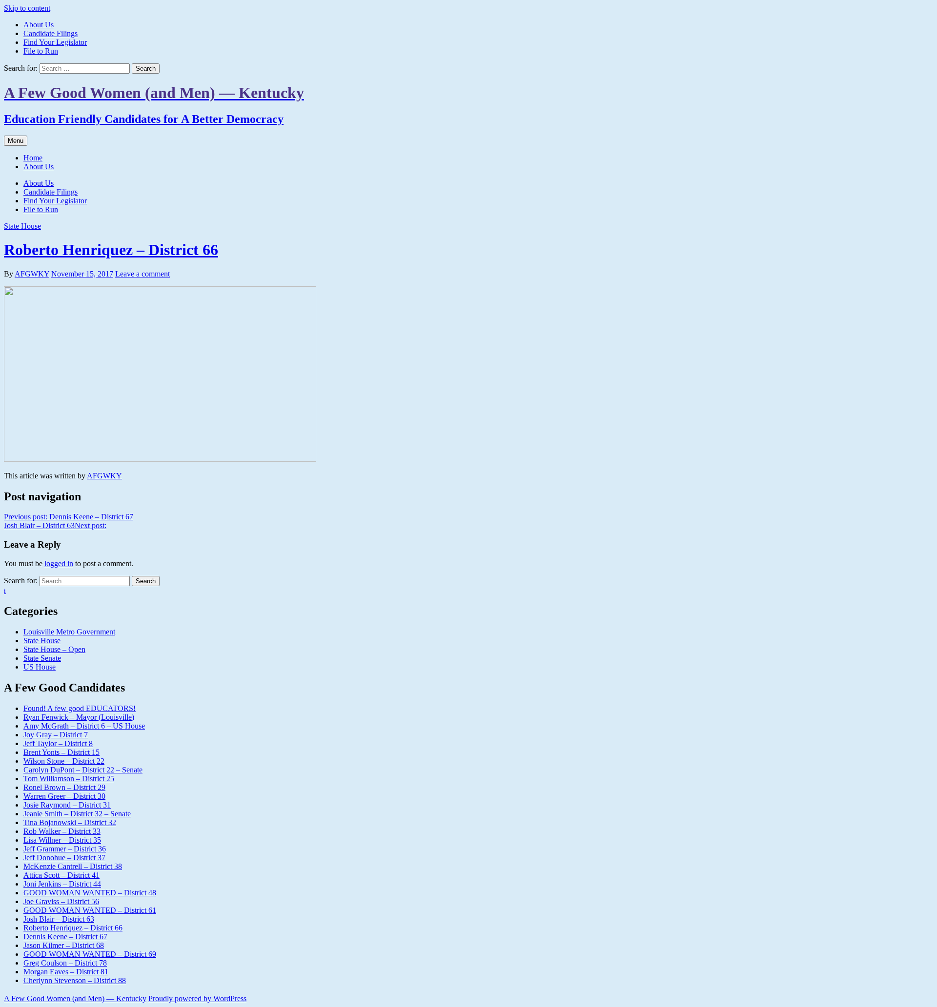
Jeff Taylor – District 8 (58, 743)
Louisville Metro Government (69, 632)
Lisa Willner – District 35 (62, 840)
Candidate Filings (50, 33)
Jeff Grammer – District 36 (64, 849)
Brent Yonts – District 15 (61, 752)
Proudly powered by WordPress (197, 998)
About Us (38, 24)
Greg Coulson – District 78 (65, 963)
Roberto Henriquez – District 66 (111, 249)
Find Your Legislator (55, 42)
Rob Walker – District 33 (62, 831)
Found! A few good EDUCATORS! (79, 708)
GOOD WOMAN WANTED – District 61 (89, 910)
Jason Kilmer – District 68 (63, 945)
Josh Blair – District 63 (58, 919)
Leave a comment (142, 274)
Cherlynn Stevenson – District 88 (74, 980)
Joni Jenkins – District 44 (62, 884)
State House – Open (54, 649)
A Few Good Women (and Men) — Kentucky (75, 998)
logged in (58, 563)
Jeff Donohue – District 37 (64, 857)
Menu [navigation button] (15, 140)
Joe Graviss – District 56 (61, 901)
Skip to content (27, 8)
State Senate (42, 658)
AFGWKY (32, 274)
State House (22, 226)
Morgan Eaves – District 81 (65, 972)
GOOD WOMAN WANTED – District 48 (89, 893)
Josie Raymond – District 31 (67, 805)
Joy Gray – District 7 (55, 735)
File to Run (40, 51)
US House (39, 667)
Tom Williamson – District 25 (68, 778)
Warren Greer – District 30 (64, 796)
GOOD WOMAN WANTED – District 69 (89, 954)
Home (32, 158)
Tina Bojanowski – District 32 (69, 822)
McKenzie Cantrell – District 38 (72, 866)
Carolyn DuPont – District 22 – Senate (83, 770)
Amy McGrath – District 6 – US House (84, 726)
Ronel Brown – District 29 (64, 787)
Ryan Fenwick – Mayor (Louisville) (78, 717)
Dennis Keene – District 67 (65, 936)
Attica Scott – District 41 (61, 875)
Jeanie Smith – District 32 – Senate (77, 814)
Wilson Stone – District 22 (63, 761)
